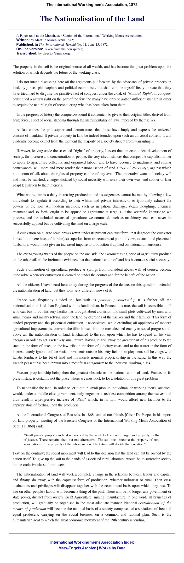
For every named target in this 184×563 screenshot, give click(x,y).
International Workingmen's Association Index (92, 542)
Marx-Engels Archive (77, 548)
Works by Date (112, 548)
